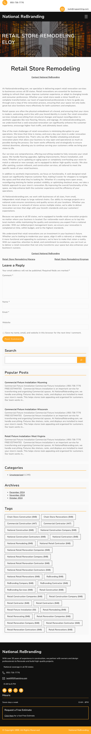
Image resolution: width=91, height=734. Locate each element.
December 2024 (17, 492)
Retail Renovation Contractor (63, 623)
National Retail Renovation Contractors (29, 570)
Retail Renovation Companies (54, 616)
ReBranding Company (20, 583)
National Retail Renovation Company (27, 556)
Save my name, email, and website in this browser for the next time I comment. (43, 332)
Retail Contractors (47, 603)
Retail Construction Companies (24, 596)
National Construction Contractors (26, 536)
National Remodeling (20, 543)
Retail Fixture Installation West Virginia (25, 436)
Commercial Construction (22, 523)
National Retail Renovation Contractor (28, 563)
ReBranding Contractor (54, 583)
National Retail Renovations (23, 576)
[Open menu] (86, 16)
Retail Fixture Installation (21, 609)
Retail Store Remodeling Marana (18, 259)
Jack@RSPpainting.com (16, 678)
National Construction (20, 530)
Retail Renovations (61, 629)
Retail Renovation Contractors (24, 629)
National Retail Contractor (55, 543)
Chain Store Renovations (58, 517)
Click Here (9, 715)
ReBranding (55, 576)
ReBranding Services (20, 590)
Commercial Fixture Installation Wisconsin (26, 409)
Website (6, 322)
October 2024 (16, 498)
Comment (7, 275)
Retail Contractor (18, 603)
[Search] (81, 360)
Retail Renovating (18, 616)
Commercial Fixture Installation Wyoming (26, 382)
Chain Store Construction (22, 517)
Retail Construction (52, 590)
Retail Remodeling (54, 609)
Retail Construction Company (66, 596)
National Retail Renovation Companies (28, 550)
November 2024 (17, 495)
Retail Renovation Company (23, 623)
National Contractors (65, 536)
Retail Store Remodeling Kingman (72, 259)
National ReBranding (23, 16)
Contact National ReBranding (46, 77)
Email (5, 312)
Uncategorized (16, 474)
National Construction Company (59, 530)
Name (6, 301)
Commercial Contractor (57, 523)
